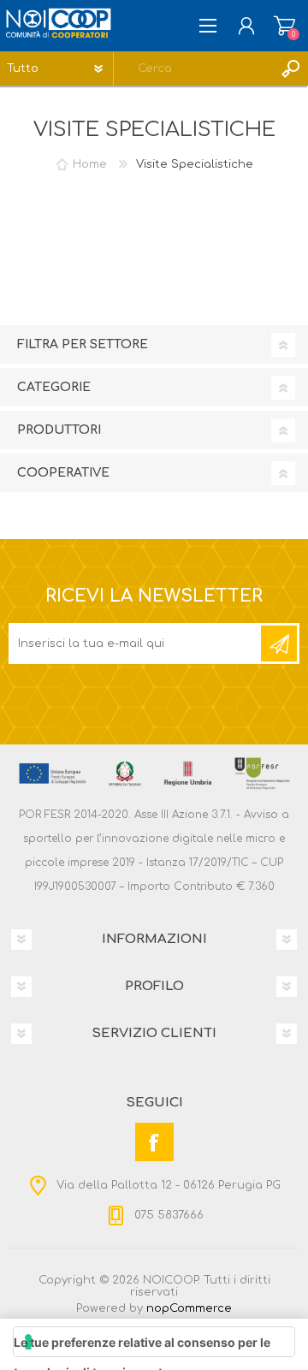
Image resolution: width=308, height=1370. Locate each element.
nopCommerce (189, 1308)
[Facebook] (154, 1142)
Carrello (284, 25)
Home (90, 164)
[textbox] (194, 68)
